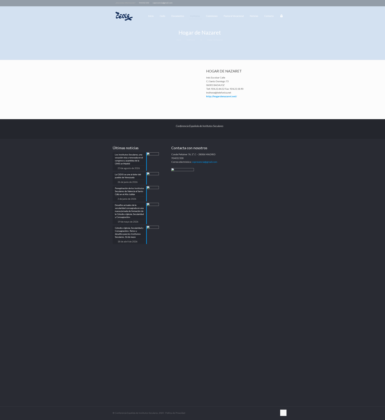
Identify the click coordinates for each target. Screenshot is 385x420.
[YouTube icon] (274, 2)
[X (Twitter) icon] (270, 2)
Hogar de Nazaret (215, 40)
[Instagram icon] (278, 2)
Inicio (179, 40)
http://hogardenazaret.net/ (221, 96)
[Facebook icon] (266, 2)
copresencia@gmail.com (162, 3)
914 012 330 (144, 3)
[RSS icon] (281, 2)
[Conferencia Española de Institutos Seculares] (124, 16)
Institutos (191, 40)
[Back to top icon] (283, 413)
